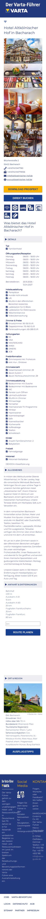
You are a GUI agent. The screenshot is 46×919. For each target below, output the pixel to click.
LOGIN (7, 904)
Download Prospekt (23, 189)
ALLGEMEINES (14, 470)
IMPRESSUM (33, 910)
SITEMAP (8, 910)
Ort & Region (14, 678)
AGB (32, 904)
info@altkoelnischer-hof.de (20, 175)
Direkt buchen (23, 198)
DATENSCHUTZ (20, 904)
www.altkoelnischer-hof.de (19, 179)
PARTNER (20, 910)
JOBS (6, 897)
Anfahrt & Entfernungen (22, 584)
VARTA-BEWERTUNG (22, 897)
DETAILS (11, 239)
